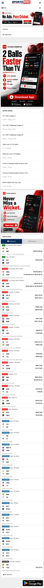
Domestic (33, 241)
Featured (12, 241)
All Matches (8, 574)
